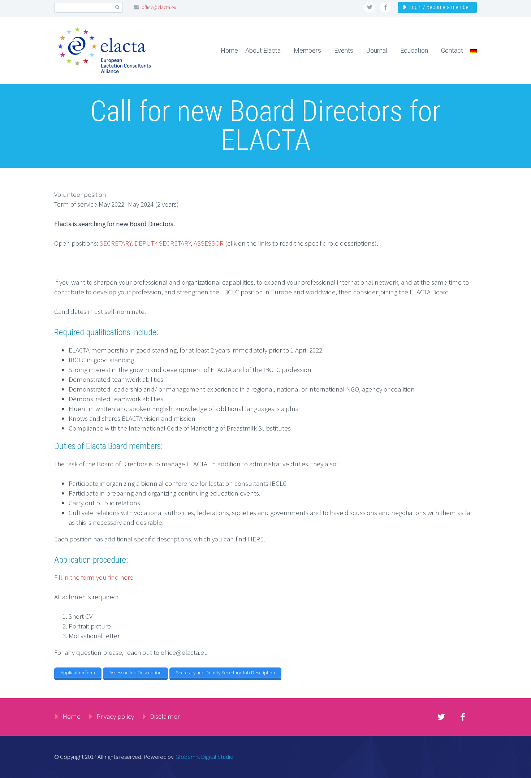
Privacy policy (115, 716)
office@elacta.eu (159, 7)
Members (307, 50)
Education (414, 50)
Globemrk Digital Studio (205, 757)
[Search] (117, 7)
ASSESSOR (209, 243)
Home (229, 50)
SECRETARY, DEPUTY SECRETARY (145, 243)
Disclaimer (165, 716)
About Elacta (263, 50)
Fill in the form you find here (93, 577)
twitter (369, 7)
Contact (452, 50)
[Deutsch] (471, 50)
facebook (385, 7)
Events (343, 50)
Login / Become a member (439, 7)
